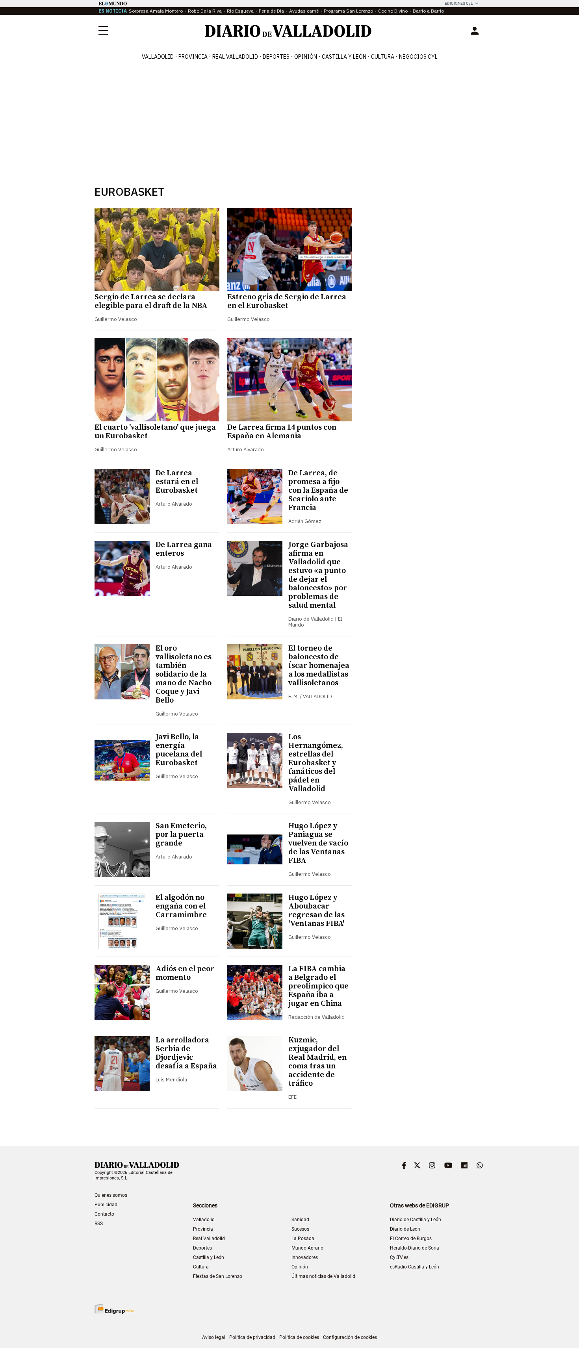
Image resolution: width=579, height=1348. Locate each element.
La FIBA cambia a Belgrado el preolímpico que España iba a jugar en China (318, 986)
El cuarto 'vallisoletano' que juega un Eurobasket (155, 432)
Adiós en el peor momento (185, 973)
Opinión (305, 56)
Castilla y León (344, 56)
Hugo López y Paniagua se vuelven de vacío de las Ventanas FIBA (318, 843)
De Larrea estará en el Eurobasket (177, 481)
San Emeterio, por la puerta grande (181, 834)
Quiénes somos (111, 1195)
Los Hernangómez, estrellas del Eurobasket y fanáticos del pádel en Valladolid (315, 763)
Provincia (193, 56)
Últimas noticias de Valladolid (323, 1276)
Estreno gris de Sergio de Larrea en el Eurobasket (286, 301)
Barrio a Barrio (428, 11)
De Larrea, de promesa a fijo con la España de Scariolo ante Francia (318, 490)
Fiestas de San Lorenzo (217, 1276)
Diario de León (405, 1229)
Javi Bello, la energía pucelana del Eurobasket (179, 750)
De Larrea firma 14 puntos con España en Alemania (281, 432)
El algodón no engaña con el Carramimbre (181, 906)
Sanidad (300, 1219)
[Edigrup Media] (114, 1309)
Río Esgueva (240, 11)
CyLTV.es (399, 1257)
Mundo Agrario (307, 1248)
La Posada (302, 1238)
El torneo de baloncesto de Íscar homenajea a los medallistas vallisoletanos (318, 665)
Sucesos (300, 1229)
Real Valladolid (235, 56)
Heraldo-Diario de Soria (414, 1248)
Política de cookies (299, 1337)
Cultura (382, 56)
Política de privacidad (252, 1337)
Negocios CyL (418, 56)
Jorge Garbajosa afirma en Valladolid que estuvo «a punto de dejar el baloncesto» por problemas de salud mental (318, 575)
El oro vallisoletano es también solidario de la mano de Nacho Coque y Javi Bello (184, 674)
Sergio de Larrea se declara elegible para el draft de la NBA (151, 301)
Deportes (276, 56)
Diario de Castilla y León (415, 1219)
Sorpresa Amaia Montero (156, 11)
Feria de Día (271, 11)
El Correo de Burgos (411, 1238)
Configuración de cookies (350, 1337)
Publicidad (106, 1204)
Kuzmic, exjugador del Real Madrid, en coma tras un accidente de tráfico (317, 1061)
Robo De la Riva (205, 11)
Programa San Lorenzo (348, 11)
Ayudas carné (304, 11)
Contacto (104, 1214)
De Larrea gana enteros (184, 549)
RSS (99, 1223)
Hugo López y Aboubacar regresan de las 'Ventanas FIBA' (316, 911)
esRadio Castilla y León (414, 1267)
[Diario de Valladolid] (288, 31)
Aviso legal (213, 1337)
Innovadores (304, 1257)
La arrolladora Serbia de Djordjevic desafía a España (186, 1053)
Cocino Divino (393, 11)
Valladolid (158, 56)
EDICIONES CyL (459, 3)
